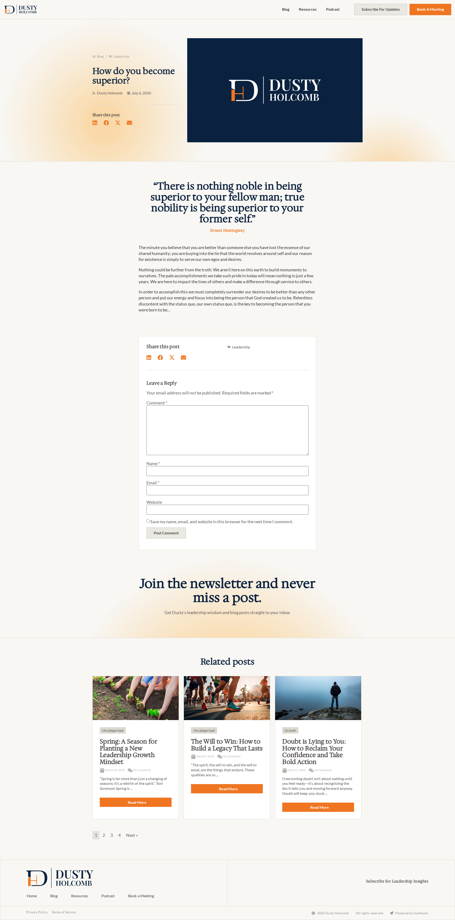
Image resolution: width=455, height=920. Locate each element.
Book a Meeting (141, 895)
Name (153, 463)
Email (152, 483)
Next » (132, 835)
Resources (308, 9)
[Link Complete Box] (136, 747)
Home (32, 895)
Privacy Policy (36, 912)
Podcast (333, 9)
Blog (285, 9)
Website (154, 502)
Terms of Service (64, 912)
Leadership (121, 56)
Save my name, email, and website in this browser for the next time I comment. (221, 521)
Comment (156, 403)
